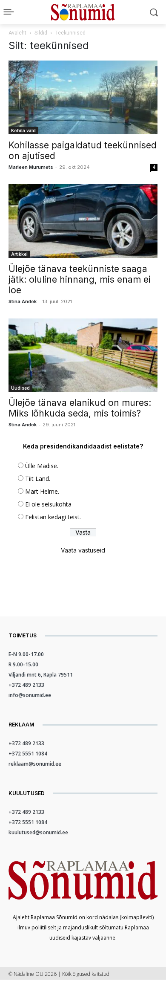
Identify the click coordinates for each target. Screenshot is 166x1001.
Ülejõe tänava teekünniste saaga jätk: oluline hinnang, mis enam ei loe (80, 279)
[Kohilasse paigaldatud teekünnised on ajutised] (83, 97)
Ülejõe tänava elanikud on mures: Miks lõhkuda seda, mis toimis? (80, 408)
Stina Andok (23, 301)
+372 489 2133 (26, 685)
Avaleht (17, 33)
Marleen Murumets (31, 167)
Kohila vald (23, 130)
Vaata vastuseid (83, 550)
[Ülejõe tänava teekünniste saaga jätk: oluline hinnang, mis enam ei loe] (83, 221)
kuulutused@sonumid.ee (38, 832)
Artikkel (19, 254)
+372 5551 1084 (28, 753)
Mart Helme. (42, 491)
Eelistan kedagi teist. (53, 517)
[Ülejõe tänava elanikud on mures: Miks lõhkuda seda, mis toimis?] (83, 355)
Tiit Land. (37, 478)
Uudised (20, 388)
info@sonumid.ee (30, 695)
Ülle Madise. (41, 466)
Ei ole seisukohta (48, 504)
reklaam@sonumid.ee (35, 763)
